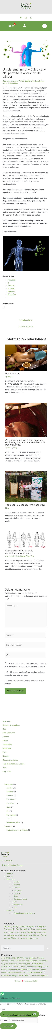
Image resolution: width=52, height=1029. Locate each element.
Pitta (28, 556)
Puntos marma (33, 972)
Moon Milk (7, 748)
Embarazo (34, 967)
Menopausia (15, 935)
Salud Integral (12, 976)
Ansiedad (24, 926)
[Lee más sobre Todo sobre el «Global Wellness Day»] (26, 486)
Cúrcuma (15, 967)
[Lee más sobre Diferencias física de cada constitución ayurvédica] (26, 539)
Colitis (19, 929)
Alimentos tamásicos (17, 961)
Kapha (22, 556)
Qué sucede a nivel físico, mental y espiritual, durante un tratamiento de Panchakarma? (25, 442)
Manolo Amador (7, 973)
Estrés (30, 932)
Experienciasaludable (17, 970)
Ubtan (33, 976)
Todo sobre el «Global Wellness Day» (25, 504)
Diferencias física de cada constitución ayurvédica (19, 551)
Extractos (17, 893)
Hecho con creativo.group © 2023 (26, 981)
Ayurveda (8, 377)
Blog (15, 448)
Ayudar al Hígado (37, 926)
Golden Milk (35, 970)
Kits (15, 902)
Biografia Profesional (9, 964)
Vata (32, 556)
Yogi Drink (7, 771)
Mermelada (18, 905)
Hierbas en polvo (20, 899)
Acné (12, 958)
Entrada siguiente (26, 326)
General (9, 873)
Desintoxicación (30, 929)
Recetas (6, 756)
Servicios (10, 910)
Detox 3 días (25, 967)
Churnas (17, 887)
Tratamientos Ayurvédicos (24, 913)
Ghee (16, 896)
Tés (15, 907)
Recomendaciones (10, 760)
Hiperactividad (39, 932)
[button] (44, 26)
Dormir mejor (20, 932)
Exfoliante (17, 890)
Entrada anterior (26, 320)
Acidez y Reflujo (11, 926)
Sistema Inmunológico (22, 938)
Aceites (17, 882)
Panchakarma (12, 373)
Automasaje (42, 961)
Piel (34, 935)
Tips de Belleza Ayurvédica (13, 764)
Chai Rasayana (9, 733)
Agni (22, 81)
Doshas (16, 556)
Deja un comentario (11, 81)
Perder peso (26, 935)
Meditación (7, 744)
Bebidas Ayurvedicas (11, 725)
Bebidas (17, 885)
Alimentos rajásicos (28, 958)
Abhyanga (5, 958)
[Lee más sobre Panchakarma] (26, 357)
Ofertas (9, 876)
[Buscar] (47, 948)
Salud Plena (13, 83)
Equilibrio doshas (31, 81)
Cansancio (9, 929)
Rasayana (10, 879)
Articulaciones (31, 961)
